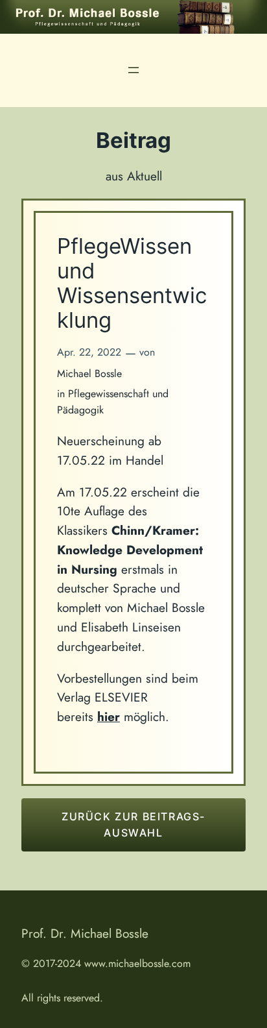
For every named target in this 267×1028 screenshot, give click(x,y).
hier (108, 716)
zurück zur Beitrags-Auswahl (133, 824)
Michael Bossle (89, 373)
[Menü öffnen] (133, 70)
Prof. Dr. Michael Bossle (84, 933)
